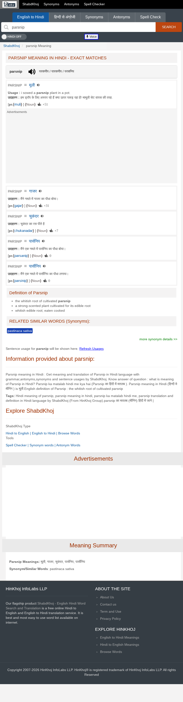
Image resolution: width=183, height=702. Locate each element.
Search (169, 27)
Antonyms (71, 4)
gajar (18, 205)
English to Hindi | (45, 433)
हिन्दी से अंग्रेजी (64, 17)
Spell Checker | (18, 445)
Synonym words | (43, 445)
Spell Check (150, 17)
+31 (45, 205)
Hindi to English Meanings (119, 644)
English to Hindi (30, 17)
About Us (107, 597)
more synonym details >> (158, 339)
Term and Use (110, 611)
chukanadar (23, 231)
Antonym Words (68, 445)
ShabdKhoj (30, 4)
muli (17, 104)
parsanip (21, 256)
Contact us (108, 604)
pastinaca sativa (20, 331)
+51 (44, 104)
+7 (55, 230)
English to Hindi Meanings (119, 637)
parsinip (20, 281)
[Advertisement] (91, 150)
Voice (93, 36)
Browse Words (69, 433)
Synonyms (51, 4)
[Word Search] (6, 27)
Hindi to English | (19, 433)
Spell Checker (94, 4)
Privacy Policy (110, 619)
